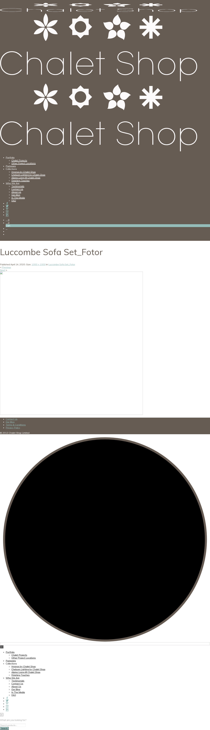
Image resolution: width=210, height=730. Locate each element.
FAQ (13, 200)
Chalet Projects (19, 160)
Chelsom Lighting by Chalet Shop (28, 174)
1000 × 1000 (39, 264)
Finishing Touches (20, 180)
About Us (16, 191)
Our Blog (15, 194)
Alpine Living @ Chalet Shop (25, 177)
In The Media (18, 197)
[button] (7, 219)
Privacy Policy (13, 427)
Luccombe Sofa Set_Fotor (61, 264)
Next (2, 270)
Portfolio (10, 157)
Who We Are (12, 183)
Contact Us (17, 189)
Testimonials (17, 186)
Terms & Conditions (16, 424)
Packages (11, 166)
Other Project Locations (23, 163)
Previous (6, 267)
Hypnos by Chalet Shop (23, 171)
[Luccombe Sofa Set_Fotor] (71, 413)
